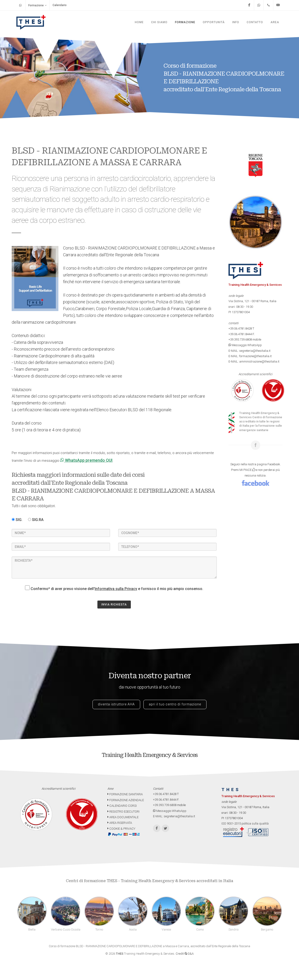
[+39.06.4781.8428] (268, 5)
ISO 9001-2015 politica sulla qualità (245, 823)
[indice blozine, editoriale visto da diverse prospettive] (136, 828)
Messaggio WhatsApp (246, 345)
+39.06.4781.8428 (240, 328)
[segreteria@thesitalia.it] (278, 5)
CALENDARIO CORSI (123, 805)
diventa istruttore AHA (116, 704)
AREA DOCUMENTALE (124, 817)
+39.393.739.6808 (240, 339)
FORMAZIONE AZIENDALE (126, 800)
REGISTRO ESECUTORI (124, 811)
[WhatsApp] (258, 5)
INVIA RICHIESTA (114, 604)
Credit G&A (185, 953)
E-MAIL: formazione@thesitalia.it (250, 356)
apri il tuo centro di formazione (175, 704)
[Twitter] (165, 828)
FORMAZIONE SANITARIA (126, 794)
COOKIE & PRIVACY (122, 828)
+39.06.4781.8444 (240, 334)
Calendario (60, 5)
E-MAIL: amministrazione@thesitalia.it (253, 361)
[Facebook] (249, 5)
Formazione (36, 5)
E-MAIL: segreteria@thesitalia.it (249, 350)
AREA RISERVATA (120, 823)
